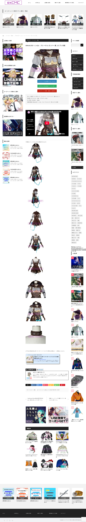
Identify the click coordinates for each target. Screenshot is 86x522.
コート (79, 198)
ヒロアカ (78, 203)
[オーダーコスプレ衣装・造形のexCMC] (13, 3)
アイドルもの (79, 178)
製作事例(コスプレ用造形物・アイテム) (77, 65)
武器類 (80, 232)
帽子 (78, 225)
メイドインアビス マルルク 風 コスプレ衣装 (62, 470)
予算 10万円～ (76, 87)
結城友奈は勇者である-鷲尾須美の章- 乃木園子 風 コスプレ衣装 (47, 442)
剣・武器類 (64, 498)
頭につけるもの (64, 24)
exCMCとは (37, 2)
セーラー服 (73, 203)
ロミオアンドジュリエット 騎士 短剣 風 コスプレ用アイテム (63, 501)
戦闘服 (73, 227)
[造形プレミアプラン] (77, 380)
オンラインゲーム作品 (42, 389)
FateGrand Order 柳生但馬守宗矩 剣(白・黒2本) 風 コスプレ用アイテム (35, 399)
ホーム (29, 2)
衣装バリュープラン (34, 27)
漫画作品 (77, 235)
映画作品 (73, 230)
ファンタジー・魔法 (35, 40)
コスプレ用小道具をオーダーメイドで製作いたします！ (77, 270)
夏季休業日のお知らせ (14, 145)
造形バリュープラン (6, 27)
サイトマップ (80, 2)
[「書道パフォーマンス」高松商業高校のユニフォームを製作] (77, 412)
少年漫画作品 (74, 225)
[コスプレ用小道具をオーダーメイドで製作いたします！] (77, 262)
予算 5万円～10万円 (55, 389)
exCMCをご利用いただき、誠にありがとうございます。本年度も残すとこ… (16, 156)
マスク (80, 205)
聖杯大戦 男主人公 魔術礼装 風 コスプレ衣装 (47, 455)
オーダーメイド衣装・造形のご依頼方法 (47, 90)
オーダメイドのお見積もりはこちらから (47, 81)
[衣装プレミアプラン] (77, 314)
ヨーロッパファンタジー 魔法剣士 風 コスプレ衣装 (32, 442)
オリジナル (73, 188)
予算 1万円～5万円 (76, 81)
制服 (78, 220)
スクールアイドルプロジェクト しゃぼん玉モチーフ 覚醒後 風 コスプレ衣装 (77, 28)
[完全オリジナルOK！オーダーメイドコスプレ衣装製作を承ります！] (77, 345)
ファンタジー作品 (74, 205)
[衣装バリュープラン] (77, 330)
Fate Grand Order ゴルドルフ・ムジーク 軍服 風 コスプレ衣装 (62, 442)
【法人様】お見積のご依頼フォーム (77, 146)
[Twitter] (27, 378)
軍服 (78, 237)
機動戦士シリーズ (74, 232)
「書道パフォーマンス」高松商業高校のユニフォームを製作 (77, 420)
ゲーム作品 (73, 193)
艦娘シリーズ (74, 237)
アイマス (79, 183)
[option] (10, 21)
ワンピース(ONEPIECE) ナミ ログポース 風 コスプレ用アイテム (77, 502)
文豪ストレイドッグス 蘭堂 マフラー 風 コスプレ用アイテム (57, 399)
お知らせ (73, 55)
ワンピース (73, 208)
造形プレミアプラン (74, 387)
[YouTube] (31, 378)
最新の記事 (40, 369)
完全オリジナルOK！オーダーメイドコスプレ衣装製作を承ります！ (77, 354)
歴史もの (73, 235)
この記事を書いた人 (31, 369)
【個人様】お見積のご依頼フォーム (77, 163)
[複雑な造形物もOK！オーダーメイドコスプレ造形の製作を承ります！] (77, 296)
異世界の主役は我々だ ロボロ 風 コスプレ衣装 (77, 403)
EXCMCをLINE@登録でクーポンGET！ (47, 86)
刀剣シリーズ (74, 220)
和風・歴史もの (50, 24)
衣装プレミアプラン (20, 27)
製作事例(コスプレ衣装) (69, 2)
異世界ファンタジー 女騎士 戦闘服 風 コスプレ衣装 (31, 470)
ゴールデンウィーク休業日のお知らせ (49, 501)
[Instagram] (29, 378)
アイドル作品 (74, 183)
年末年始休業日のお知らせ (15, 153)
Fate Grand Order (74, 176)
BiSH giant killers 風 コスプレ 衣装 (77, 371)
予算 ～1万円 (75, 78)
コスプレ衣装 (49, 389)
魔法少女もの (74, 242)
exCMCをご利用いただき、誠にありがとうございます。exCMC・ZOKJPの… (16, 148)
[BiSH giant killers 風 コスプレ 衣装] (77, 363)
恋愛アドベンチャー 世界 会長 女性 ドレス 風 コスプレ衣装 (47, 470)
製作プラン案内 (57, 2)
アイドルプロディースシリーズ (76, 181)
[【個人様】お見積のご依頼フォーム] (77, 279)
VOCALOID (73, 178)
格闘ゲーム (78, 230)
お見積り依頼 (74, 58)
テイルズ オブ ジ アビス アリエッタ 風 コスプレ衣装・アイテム (32, 455)
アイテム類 (78, 498)
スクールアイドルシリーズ (76, 200)
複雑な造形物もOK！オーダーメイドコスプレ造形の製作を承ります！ (77, 305)
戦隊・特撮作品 (78, 227)
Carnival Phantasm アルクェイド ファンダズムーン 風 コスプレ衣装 (62, 456)
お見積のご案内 (47, 2)
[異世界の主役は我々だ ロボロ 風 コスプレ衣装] (77, 395)
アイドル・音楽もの (77, 24)
